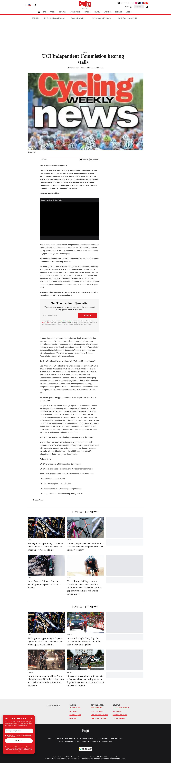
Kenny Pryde (74, 68)
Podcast (118, 12)
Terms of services (65, 321)
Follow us (85, 159)
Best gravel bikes (97, 711)
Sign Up (18, 741)
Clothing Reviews (119, 718)
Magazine (107, 12)
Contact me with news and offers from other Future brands (19, 736)
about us (52, 738)
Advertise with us (66, 741)
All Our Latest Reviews (121, 708)
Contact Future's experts (67, 738)
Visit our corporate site (110, 757)
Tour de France (74, 708)
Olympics (72, 718)
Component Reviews (120, 715)
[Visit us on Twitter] (138, 3)
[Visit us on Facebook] (141, 3)
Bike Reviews (117, 711)
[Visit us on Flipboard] (147, 3)
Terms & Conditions (17, 749)
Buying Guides (75, 12)
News (44, 12)
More (128, 12)
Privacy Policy (25, 748)
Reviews (62, 12)
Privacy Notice (46, 322)
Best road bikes (96, 708)
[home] (39, 12)
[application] (69, 219)
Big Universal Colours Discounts (54, 18)
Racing (52, 12)
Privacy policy (103, 738)
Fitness (87, 12)
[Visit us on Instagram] (136, 3)
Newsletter (95, 159)
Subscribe (138, 7)
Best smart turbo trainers (99, 715)
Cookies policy (117, 738)
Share (45, 159)
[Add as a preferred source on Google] (85, 749)
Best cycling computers (99, 718)
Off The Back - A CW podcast (101, 18)
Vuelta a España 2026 (78, 18)
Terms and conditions (87, 738)
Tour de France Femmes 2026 (127, 18)
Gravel (97, 12)
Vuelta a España (75, 715)
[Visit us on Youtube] (144, 3)
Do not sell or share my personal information (93, 741)
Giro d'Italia (73, 711)
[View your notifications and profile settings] (36, 5)
